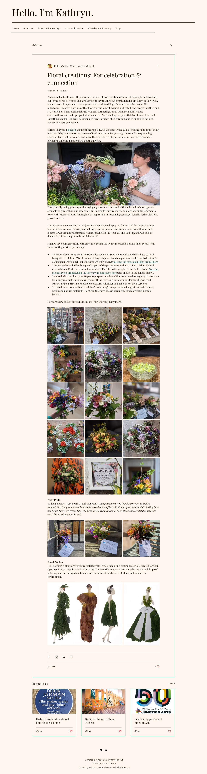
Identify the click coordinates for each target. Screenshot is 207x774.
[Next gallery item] (156, 614)
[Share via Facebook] (48, 657)
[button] (170, 45)
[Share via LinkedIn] (63, 657)
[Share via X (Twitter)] (56, 657)
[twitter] (101, 749)
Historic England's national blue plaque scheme (52, 720)
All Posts (37, 45)
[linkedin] (105, 749)
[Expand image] (65, 325)
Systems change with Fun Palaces (100, 720)
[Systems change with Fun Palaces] (103, 701)
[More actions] (158, 66)
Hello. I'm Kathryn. (52, 12)
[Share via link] (71, 657)
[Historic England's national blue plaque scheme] (54, 701)
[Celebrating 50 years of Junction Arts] (153, 701)
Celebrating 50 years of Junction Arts (148, 720)
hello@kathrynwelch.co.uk (110, 760)
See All (171, 683)
